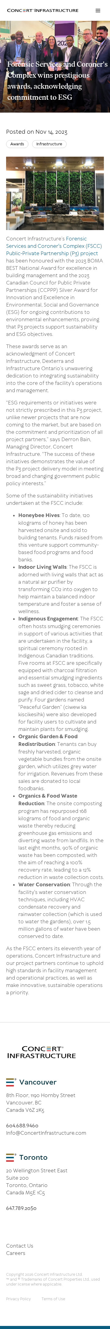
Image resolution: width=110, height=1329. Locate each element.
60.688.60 (22, 1125)
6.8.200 (21, 1208)
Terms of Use (53, 1299)
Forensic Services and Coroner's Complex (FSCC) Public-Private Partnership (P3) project (54, 246)
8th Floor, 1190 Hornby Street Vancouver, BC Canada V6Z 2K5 (40, 1102)
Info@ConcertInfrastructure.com (46, 1133)
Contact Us (19, 1246)
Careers (15, 1253)
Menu (98, 10)
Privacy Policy (18, 1299)
